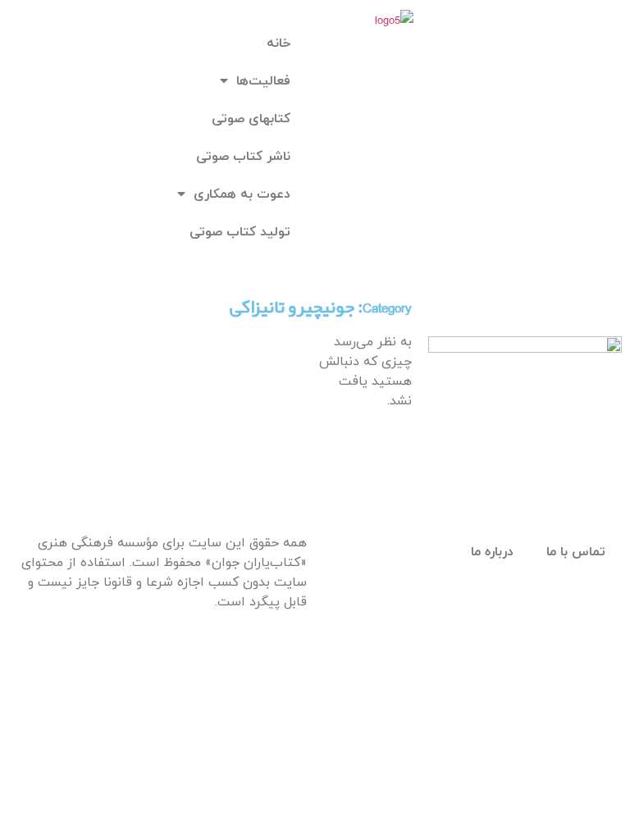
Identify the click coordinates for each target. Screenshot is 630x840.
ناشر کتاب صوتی (243, 157)
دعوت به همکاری (242, 194)
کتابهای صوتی (251, 119)
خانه (278, 43)
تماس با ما (575, 552)
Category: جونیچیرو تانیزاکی (321, 307)
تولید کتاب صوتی (239, 232)
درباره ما (492, 552)
